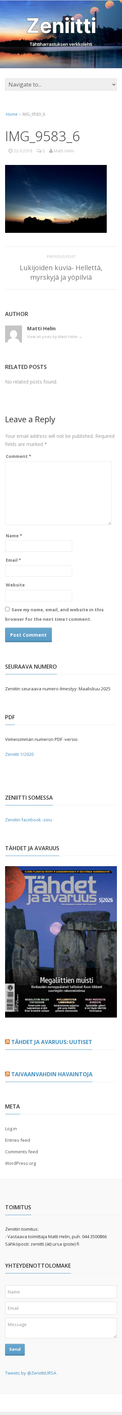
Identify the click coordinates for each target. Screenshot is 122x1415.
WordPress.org (20, 1163)
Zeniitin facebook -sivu (28, 820)
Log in (11, 1128)
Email (13, 560)
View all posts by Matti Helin (54, 336)
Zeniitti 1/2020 (19, 754)
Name (14, 536)
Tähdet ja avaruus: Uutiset (51, 1042)
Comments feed (21, 1152)
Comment (18, 456)
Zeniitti (61, 25)
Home (12, 114)
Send (15, 1349)
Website (15, 585)
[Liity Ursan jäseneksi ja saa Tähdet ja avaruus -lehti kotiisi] (61, 1013)
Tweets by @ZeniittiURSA (30, 1373)
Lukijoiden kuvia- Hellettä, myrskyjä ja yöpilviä (61, 272)
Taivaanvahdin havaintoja (52, 1074)
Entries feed (17, 1140)
